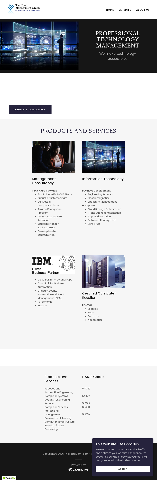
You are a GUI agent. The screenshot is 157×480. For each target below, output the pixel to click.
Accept (122, 469)
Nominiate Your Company (30, 109)
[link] (23, 9)
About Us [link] (143, 10)
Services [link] (125, 10)
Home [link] (110, 10)
